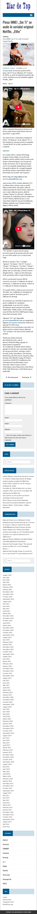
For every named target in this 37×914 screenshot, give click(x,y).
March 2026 (7, 585)
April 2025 (6, 611)
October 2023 (7, 633)
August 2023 (7, 637)
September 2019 (8, 733)
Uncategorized (7, 879)
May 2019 (6, 743)
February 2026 (8, 587)
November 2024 (8, 618)
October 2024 (7, 621)
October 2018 (7, 759)
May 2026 (6, 582)
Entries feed (7, 900)
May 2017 (6, 800)
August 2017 (7, 793)
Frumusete (6, 853)
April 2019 (6, 745)
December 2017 (8, 783)
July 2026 (6, 577)
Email (7, 423)
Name (7, 418)
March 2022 (7, 661)
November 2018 (8, 757)
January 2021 (7, 695)
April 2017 (6, 803)
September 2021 (8, 676)
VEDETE (5, 883)
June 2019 (6, 740)
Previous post (13, 377)
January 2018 (7, 781)
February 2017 (8, 807)
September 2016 (8, 819)
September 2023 (8, 635)
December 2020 (8, 697)
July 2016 (6, 824)
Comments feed (8, 902)
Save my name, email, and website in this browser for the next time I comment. (18, 437)
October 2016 (7, 817)
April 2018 (6, 774)
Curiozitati (6, 844)
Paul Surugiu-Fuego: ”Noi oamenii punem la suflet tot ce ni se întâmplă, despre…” (17, 546)
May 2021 (6, 685)
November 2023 (8, 630)
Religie (5, 866)
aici (7, 151)
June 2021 (6, 683)
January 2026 (7, 589)
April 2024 (6, 623)
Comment (8, 403)
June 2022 (6, 659)
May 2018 (6, 771)
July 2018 (6, 767)
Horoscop (5, 857)
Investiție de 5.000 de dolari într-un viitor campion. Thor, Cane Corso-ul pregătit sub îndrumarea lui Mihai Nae (17, 490)
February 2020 (8, 721)
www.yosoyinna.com (19, 327)
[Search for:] (18, 462)
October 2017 (7, 788)
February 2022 (8, 664)
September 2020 (8, 704)
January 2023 (7, 644)
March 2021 (7, 690)
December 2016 (8, 812)
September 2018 (8, 762)
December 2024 (8, 616)
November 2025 (8, 594)
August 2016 (7, 822)
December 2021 (8, 668)
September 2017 (8, 791)
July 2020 (6, 709)
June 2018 (6, 769)
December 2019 (8, 726)
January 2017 (7, 810)
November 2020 (8, 700)
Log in (5, 897)
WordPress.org (8, 904)
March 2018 (7, 776)
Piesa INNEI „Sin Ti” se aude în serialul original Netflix (15, 40)
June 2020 (6, 712)
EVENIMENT (6, 849)
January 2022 (7, 666)
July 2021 (6, 680)
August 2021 (7, 678)
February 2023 (8, 642)
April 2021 (6, 688)
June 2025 (6, 606)
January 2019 (7, 752)
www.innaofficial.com (13, 179)
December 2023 (8, 628)
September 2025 (8, 599)
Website (7, 429)
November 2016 (8, 815)
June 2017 (6, 798)
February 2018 (8, 779)
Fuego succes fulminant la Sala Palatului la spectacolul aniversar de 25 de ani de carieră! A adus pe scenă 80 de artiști (18, 522)
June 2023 (6, 640)
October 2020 (7, 702)
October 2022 (7, 652)
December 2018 (8, 755)
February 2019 (8, 750)
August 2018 (7, 764)
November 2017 (8, 786)
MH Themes (28, 912)
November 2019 (8, 728)
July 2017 (6, 795)
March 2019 (7, 748)
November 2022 (8, 649)
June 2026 (6, 580)
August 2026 (7, 575)
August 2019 (7, 736)
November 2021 (8, 671)
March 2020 (7, 719)
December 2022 (8, 647)
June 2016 (6, 827)
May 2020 (6, 714)
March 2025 (7, 613)
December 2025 (8, 592)
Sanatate (5, 870)
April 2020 (6, 716)
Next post (25, 377)
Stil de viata (6, 875)
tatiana (12, 68)
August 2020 (7, 707)
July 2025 (6, 604)
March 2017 (7, 805)
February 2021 (8, 692)
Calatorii (5, 840)
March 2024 (7, 625)
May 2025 (6, 609)
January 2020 (7, 724)
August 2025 (7, 601)
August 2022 (7, 656)
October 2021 (7, 673)
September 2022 (8, 654)
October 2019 (7, 731)
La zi (4, 862)
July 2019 (6, 738)
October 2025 (7, 597)
